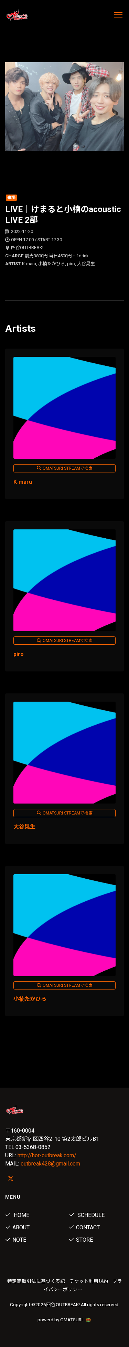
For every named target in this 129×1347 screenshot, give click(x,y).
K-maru (22, 482)
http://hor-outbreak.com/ (47, 1155)
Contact (88, 1227)
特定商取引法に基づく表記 (36, 1281)
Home (20, 1215)
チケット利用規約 (88, 1281)
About (21, 1227)
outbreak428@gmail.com (50, 1163)
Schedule (90, 1215)
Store (84, 1240)
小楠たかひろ (29, 999)
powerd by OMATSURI (60, 1319)
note (19, 1240)
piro (18, 654)
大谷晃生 (24, 826)
